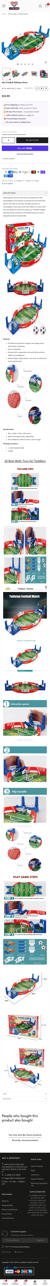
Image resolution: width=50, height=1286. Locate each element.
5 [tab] (32, 64)
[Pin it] (46, 88)
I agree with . (17, 1246)
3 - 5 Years (26, 181)
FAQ (5, 1094)
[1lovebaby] (14, 5)
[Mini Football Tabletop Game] (25, 42)
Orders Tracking (37, 1166)
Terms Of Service (8, 1218)
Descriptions (9, 193)
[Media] (45, 62)
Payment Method (37, 1179)
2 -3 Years (18, 181)
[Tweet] (41, 88)
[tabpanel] (25, 42)
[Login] (40, 5)
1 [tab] (18, 64)
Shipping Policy (7, 1205)
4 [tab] (28, 64)
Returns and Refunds (9, 1210)
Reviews (7, 1099)
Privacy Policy (7, 1214)
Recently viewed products (25, 1140)
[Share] (37, 88)
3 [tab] (25, 64)
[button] (4, 140)
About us (5, 1201)
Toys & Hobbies (7, 183)
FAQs (33, 1170)
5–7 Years (35, 181)
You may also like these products (25, 1134)
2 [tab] (21, 64)
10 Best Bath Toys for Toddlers (25, 461)
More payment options (25, 154)
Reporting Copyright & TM (39, 1184)
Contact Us (35, 1175)
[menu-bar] (5, 6)
